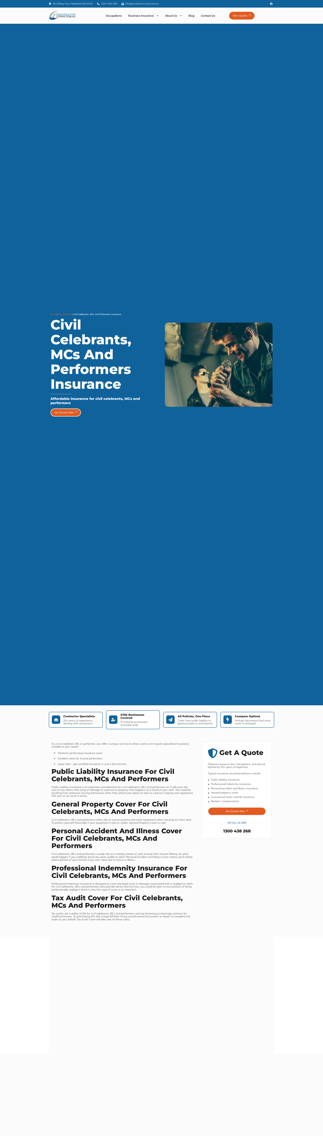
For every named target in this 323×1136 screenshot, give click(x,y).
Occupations (114, 15)
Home (53, 314)
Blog (191, 15)
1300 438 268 (237, 831)
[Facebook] (271, 4)
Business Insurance (141, 15)
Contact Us (208, 15)
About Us (171, 15)
